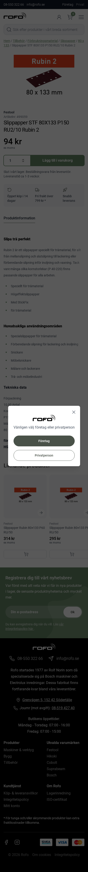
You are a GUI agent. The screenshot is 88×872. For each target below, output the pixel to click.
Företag (44, 441)
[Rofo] (44, 418)
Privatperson (44, 455)
